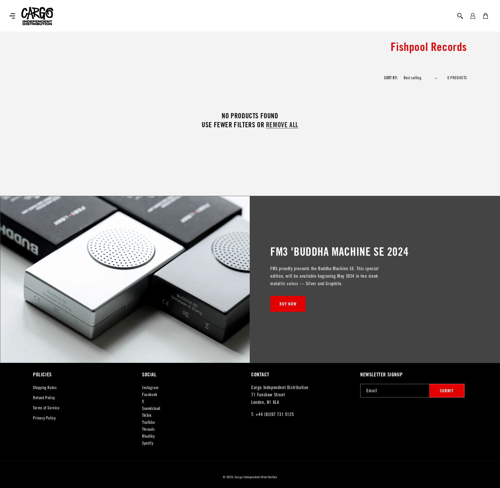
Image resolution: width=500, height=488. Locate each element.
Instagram (150, 387)
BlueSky (148, 436)
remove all (282, 124)
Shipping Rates (44, 387)
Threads (148, 429)
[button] (12, 16)
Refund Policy (44, 397)
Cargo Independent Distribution (256, 477)
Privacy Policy (44, 418)
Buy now (288, 304)
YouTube (148, 422)
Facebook (149, 394)
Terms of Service (46, 407)
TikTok (147, 415)
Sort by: (391, 77)
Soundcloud (151, 408)
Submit (447, 390)
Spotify (147, 443)
